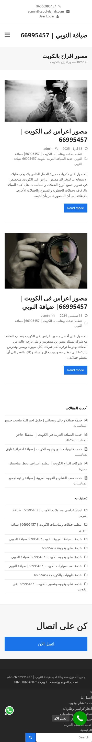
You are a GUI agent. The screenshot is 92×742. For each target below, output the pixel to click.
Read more (75, 208)
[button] (7, 35)
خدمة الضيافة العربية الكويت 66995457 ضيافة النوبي (45, 539)
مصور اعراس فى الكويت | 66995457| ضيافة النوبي (53, 302)
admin (47, 148)
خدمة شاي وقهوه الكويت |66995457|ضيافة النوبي (46, 557)
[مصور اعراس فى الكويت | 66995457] (46, 100)
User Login (46, 16)
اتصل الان (46, 644)
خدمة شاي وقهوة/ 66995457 (62, 548)
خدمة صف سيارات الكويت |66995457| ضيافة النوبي (45, 566)
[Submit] (30, 737)
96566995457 (46, 6)
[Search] (64, 737)
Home (80, 62)
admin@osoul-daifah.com (46, 11)
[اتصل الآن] (80, 718)
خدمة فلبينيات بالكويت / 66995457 (58, 575)
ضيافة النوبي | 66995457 (54, 35)
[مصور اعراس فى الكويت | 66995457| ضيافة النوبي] (46, 260)
